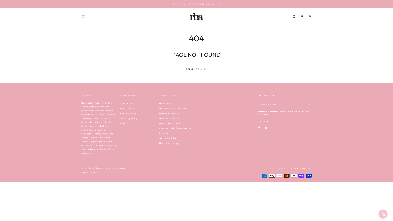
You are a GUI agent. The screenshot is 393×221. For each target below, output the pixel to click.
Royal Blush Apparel (98, 168)
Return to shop (196, 69)
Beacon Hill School (169, 123)
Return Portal (128, 108)
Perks (123, 123)
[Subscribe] (310, 104)
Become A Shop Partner (173, 108)
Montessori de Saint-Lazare (175, 128)
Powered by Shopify (90, 172)
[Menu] (83, 16)
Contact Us (126, 103)
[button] (294, 16)
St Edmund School (169, 113)
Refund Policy (128, 113)
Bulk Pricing (165, 103)
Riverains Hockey (169, 143)
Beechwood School (170, 118)
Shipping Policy (128, 118)
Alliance (163, 133)
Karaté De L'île (167, 138)
